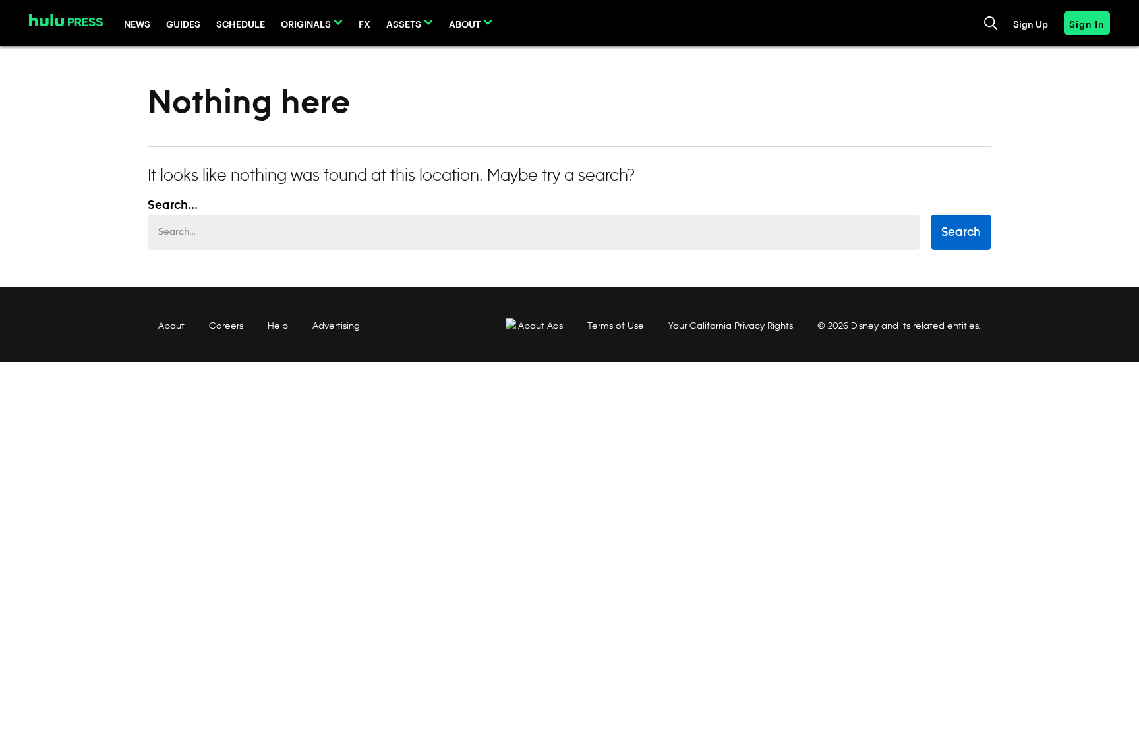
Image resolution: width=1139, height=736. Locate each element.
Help (278, 325)
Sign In (1087, 23)
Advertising (336, 325)
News (137, 23)
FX (364, 23)
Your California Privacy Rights (730, 325)
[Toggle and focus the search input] (990, 23)
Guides (183, 23)
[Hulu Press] (66, 20)
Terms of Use (615, 325)
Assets (403, 23)
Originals (306, 23)
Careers (226, 325)
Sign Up (1030, 23)
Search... (173, 205)
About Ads (540, 325)
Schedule (240, 23)
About (465, 23)
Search (961, 232)
